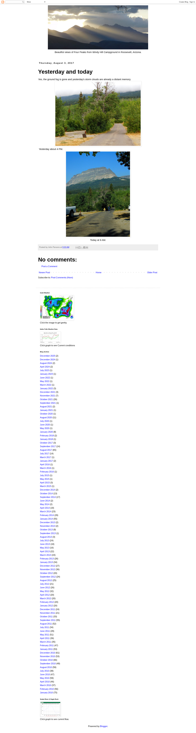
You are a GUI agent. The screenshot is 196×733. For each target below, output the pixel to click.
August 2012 (46, 580)
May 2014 (44, 504)
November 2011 (47, 613)
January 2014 (46, 519)
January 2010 (46, 692)
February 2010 (47, 689)
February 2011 (47, 645)
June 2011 (45, 631)
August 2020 (46, 417)
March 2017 (45, 457)
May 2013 (44, 548)
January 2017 (46, 461)
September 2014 (48, 497)
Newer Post (44, 272)
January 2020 (46, 432)
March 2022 (45, 385)
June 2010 (45, 674)
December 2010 (47, 653)
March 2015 (45, 486)
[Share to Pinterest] (87, 247)
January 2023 (46, 374)
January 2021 (46, 410)
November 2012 (47, 569)
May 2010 (44, 678)
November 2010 (47, 656)
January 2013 (46, 562)
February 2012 (47, 602)
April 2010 (45, 682)
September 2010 (48, 663)
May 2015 (44, 479)
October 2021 (46, 399)
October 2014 (46, 493)
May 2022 (44, 381)
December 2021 (47, 392)
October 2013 (46, 529)
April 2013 (45, 551)
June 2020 (45, 425)
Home (98, 272)
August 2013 (46, 537)
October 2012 (46, 573)
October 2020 (46, 414)
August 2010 (46, 667)
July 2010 (44, 671)
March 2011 (45, 642)
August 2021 (46, 406)
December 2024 (47, 359)
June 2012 (45, 587)
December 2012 (47, 566)
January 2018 (46, 439)
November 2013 (47, 526)
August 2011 (46, 624)
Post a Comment (49, 266)
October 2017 (46, 443)
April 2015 (45, 482)
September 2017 (48, 446)
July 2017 (44, 453)
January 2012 (46, 606)
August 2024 (46, 363)
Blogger (103, 726)
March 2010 (45, 685)
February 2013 (47, 559)
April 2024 (45, 367)
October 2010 (46, 660)
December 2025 (47, 356)
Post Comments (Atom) (62, 277)
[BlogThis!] (79, 247)
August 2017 (46, 450)
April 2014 (45, 508)
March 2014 (45, 511)
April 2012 (45, 595)
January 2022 (46, 388)
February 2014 (47, 515)
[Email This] (76, 247)
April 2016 (45, 464)
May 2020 (44, 428)
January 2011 (46, 649)
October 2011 (46, 616)
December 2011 (47, 609)
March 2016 (45, 468)
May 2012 (44, 591)
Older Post (152, 272)
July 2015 (44, 475)
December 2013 (47, 522)
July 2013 (44, 540)
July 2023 (44, 370)
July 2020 (44, 421)
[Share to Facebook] (84, 247)
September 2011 (48, 620)
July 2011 (44, 627)
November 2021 (47, 396)
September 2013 (48, 533)
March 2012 (45, 598)
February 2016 (47, 472)
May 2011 (44, 635)
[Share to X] (82, 247)
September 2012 (48, 577)
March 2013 (45, 555)
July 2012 (44, 584)
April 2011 (45, 638)
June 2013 (45, 544)
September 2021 (48, 403)
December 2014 (47, 490)
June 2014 (45, 501)
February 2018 (47, 435)
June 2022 (45, 378)
